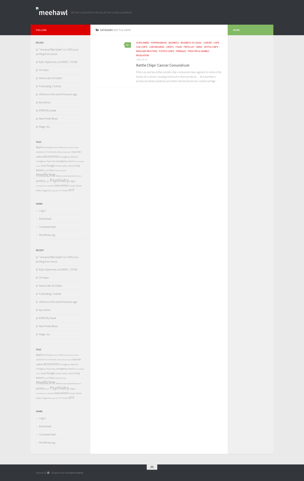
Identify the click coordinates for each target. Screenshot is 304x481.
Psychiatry (59, 180)
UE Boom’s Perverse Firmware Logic (58, 94)
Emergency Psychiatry (46, 161)
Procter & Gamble (198, 51)
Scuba (72, 185)
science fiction (61, 185)
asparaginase (159, 42)
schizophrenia (41, 186)
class (59, 152)
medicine (45, 174)
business (174, 42)
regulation (142, 55)
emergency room (64, 161)
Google (51, 165)
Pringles (181, 51)
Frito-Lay (189, 46)
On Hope (44, 70)
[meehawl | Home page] (52, 12)
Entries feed (45, 218)
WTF (71, 190)
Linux (51, 170)
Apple (39, 147)
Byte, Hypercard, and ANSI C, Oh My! (58, 62)
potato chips (166, 51)
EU (75, 161)
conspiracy (66, 152)
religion (72, 181)
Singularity (47, 190)
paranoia (72, 175)
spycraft (55, 190)
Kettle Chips (211, 46)
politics (40, 181)
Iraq (77, 165)
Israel (46, 170)
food (179, 46)
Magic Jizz (44, 126)
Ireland (39, 170)
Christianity (51, 152)
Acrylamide (142, 42)
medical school (60, 170)
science (50, 185)
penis (79, 176)
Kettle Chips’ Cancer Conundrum (162, 65)
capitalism (41, 152)
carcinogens (156, 46)
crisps (170, 46)
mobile (65, 176)
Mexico (59, 175)
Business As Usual (191, 42)
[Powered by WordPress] (48, 473)
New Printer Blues (48, 118)
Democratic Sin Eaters (50, 78)
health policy (61, 165)
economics (51, 156)
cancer (208, 42)
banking (47, 147)
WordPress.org (47, 235)
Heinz (199, 46)
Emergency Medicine (69, 156)
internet (71, 165)
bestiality (55, 147)
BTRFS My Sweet (47, 110)
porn (47, 181)
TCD (60, 190)
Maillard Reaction (146, 51)
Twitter (65, 190)
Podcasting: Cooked (50, 86)
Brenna (62, 147)
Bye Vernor (45, 102)
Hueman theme (75, 472)
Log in (42, 210)
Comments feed (47, 227)
